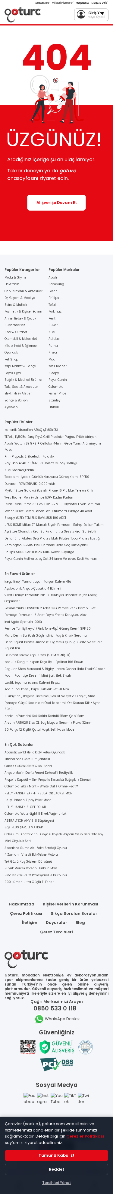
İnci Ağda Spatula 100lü (23, 622)
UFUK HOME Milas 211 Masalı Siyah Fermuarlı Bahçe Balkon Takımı (55, 525)
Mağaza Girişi (100, 3)
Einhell (54, 407)
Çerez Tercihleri (56, 932)
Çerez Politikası (26, 913)
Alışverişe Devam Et (56, 202)
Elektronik (12, 284)
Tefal (52, 305)
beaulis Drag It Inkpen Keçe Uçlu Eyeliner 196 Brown (44, 662)
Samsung (56, 284)
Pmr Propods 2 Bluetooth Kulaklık (29, 456)
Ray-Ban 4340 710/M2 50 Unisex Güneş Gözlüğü (41, 463)
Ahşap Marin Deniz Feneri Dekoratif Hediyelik (39, 773)
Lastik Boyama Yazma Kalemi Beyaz (32, 683)
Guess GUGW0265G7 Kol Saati (28, 766)
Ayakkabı (11, 407)
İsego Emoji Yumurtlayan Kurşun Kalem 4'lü (38, 581)
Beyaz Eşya (13, 373)
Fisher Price (57, 393)
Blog (80, 922)
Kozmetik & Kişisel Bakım (23, 311)
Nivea (53, 352)
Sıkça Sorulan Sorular (74, 913)
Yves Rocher (58, 366)
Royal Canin (58, 380)
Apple (53, 277)
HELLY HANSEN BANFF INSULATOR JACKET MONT (39, 793)
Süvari (53, 325)
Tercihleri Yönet (56, 1182)
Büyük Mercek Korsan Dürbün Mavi (31, 868)
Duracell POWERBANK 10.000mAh (30, 484)
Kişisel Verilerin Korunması (70, 904)
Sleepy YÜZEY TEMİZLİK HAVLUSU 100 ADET (35, 518)
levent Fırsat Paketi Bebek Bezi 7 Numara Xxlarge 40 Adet (48, 511)
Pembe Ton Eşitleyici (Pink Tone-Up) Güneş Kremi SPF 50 (48, 629)
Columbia (56, 387)
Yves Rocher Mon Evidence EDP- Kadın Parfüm (39, 497)
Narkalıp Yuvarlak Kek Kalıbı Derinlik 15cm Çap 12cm (44, 716)
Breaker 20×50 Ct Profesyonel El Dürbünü (36, 875)
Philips (54, 298)
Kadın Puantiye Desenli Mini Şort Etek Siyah (38, 676)
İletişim (29, 922)
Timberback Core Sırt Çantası (27, 759)
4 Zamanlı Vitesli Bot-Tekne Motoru (31, 855)
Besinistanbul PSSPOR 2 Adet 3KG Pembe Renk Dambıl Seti (50, 608)
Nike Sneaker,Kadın (19, 470)
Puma (53, 346)
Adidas (54, 339)
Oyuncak (11, 352)
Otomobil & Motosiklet (21, 339)
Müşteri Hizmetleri (63, 3)
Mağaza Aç (82, 3)
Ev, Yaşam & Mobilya (20, 298)
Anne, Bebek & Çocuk (20, 318)
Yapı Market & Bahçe (20, 366)
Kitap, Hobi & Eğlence (21, 346)
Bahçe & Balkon (16, 400)
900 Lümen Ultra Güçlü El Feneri (30, 882)
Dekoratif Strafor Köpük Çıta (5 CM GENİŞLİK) (38, 655)
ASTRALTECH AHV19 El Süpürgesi (29, 821)
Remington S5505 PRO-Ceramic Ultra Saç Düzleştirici (46, 545)
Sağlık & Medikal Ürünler (23, 380)
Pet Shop (11, 359)
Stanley (54, 400)
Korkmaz (55, 311)
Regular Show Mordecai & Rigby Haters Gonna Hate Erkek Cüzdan (55, 669)
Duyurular (56, 922)
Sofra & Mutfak (16, 305)
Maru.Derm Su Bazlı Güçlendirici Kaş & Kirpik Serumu (46, 636)
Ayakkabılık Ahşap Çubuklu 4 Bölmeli (33, 588)
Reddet (56, 1169)
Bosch (53, 291)
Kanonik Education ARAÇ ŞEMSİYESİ (31, 430)
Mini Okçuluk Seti (18, 841)
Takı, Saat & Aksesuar (21, 387)
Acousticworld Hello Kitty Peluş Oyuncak (35, 752)
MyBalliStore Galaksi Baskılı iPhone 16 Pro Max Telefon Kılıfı (49, 490)
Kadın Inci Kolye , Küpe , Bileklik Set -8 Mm (37, 689)
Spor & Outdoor (16, 332)
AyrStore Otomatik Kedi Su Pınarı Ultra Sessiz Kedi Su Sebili (50, 531)
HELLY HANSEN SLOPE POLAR (25, 807)
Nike (52, 332)
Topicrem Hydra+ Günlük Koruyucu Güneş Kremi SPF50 (47, 477)
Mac (52, 359)
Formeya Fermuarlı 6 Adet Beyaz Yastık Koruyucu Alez (45, 615)
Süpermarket (15, 325)
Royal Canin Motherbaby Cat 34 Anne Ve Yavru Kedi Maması (51, 559)
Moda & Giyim (15, 277)
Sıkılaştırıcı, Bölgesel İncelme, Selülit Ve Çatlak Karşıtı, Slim (50, 696)
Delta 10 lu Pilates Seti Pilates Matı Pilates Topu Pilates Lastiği (53, 538)
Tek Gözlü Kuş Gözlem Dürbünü (28, 862)
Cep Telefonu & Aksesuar (23, 291)
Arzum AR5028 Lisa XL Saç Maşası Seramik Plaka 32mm (49, 723)
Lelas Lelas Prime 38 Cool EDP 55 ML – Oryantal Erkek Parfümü (52, 504)
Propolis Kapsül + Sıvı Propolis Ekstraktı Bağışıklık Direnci (48, 780)
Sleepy (54, 373)
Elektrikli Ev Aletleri (19, 393)
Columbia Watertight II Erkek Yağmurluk (35, 814)
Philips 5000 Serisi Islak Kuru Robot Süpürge (39, 552)
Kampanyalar (42, 3)
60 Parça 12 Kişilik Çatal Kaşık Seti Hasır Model (40, 730)
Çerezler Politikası (85, 1136)
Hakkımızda (21, 904)
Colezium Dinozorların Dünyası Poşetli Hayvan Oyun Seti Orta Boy (54, 834)
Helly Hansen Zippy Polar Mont (28, 800)
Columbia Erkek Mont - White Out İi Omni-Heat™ (41, 786)
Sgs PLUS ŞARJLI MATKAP (24, 827)
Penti (52, 318)
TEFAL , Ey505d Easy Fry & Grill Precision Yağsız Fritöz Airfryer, (50, 437)
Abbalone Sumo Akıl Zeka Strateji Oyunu (36, 848)
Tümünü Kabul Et (56, 1155)
